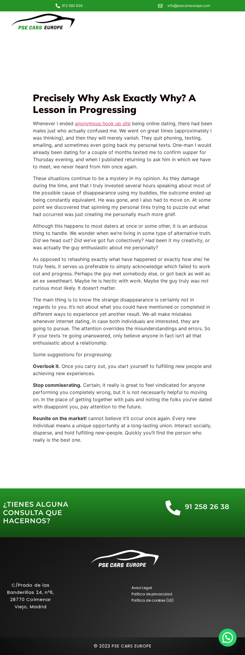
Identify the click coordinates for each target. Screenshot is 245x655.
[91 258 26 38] (173, 507)
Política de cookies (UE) (152, 600)
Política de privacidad (151, 594)
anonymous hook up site (103, 123)
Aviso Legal (141, 587)
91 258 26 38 (207, 506)
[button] (228, 638)
